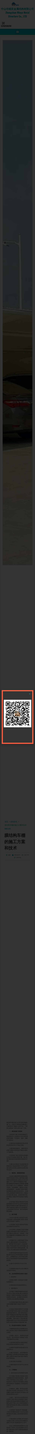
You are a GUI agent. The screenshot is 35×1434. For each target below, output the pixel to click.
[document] (17, 717)
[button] (29, 694)
